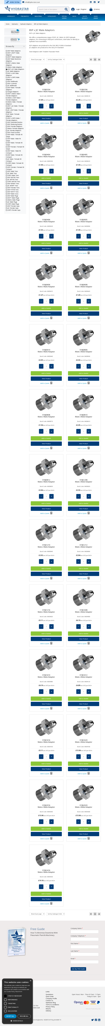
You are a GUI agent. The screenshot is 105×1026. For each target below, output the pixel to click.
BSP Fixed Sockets (13, 132)
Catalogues (52, 16)
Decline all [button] (24, 1016)
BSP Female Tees (13, 188)
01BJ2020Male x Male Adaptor (83, 806)
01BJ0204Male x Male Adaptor (46, 90)
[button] (17, 1021)
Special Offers (64, 17)
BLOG (74, 16)
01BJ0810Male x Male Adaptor (83, 416)
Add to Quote (45, 123)
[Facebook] (95, 2)
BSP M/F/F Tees (13, 192)
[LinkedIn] (91, 2)
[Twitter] (99, 2)
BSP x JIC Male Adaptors (41, 24)
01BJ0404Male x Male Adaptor (46, 155)
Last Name (75, 951)
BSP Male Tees (12, 171)
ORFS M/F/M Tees (13, 181)
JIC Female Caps (12, 208)
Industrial (38, 16)
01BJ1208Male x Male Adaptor (83, 481)
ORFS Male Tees (13, 175)
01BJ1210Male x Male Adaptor (46, 546)
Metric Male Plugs (13, 200)
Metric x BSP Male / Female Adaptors (13, 99)
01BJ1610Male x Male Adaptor (46, 676)
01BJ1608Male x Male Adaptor (83, 611)
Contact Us (49, 1000)
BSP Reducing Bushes (14, 124)
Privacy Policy (50, 1007)
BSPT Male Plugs (13, 198)
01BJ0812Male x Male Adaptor (46, 481)
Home (7, 24)
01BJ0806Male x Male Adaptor (83, 351)
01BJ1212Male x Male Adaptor (83, 546)
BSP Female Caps (13, 206)
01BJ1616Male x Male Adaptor (46, 741)
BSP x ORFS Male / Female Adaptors (13, 119)
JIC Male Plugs (12, 202)
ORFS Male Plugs (13, 204)
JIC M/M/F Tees (12, 186)
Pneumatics (25, 16)
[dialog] (17, 1001)
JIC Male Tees (12, 173)
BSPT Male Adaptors (14, 57)
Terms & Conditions (52, 1005)
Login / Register (81, 9)
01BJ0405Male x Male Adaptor (83, 155)
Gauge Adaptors (12, 92)
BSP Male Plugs (12, 196)
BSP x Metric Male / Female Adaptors (13, 95)
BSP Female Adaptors (14, 126)
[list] (99, 59)
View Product (46, 118)
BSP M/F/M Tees (13, 177)
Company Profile (51, 998)
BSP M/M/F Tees (13, 184)
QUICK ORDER (96, 17)
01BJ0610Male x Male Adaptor (46, 351)
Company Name (77, 928)
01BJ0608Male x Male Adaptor (83, 285)
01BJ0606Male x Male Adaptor (46, 285)
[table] (90, 59)
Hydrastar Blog (51, 1003)
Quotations (49, 994)
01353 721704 (14, 2)
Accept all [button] (10, 1016)
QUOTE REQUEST (85, 17)
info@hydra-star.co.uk (32, 2)
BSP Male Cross (12, 194)
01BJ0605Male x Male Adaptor (83, 220)
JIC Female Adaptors (14, 130)
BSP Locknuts (12, 83)
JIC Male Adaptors (13, 71)
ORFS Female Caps (13, 210)
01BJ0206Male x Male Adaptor (83, 90)
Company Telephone (78, 936)
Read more (18, 991)
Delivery (48, 1011)
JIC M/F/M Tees (12, 179)
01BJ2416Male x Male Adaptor (46, 871)
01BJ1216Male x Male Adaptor (46, 611)
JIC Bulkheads (12, 85)
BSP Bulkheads (12, 81)
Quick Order (50, 996)
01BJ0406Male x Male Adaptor (46, 220)
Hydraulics (11, 16)
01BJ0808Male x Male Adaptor (46, 416)
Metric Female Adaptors (15, 128)
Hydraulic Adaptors (26, 24)
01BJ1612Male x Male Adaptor (83, 676)
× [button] (30, 980)
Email (73, 959)
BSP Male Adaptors (14, 51)
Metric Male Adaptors (14, 67)
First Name (75, 943)
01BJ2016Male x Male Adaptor (46, 806)
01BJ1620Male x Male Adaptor (83, 741)
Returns (48, 1009)
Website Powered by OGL (93, 1009)
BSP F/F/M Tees (13, 190)
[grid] (95, 59)
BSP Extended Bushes (14, 122)
